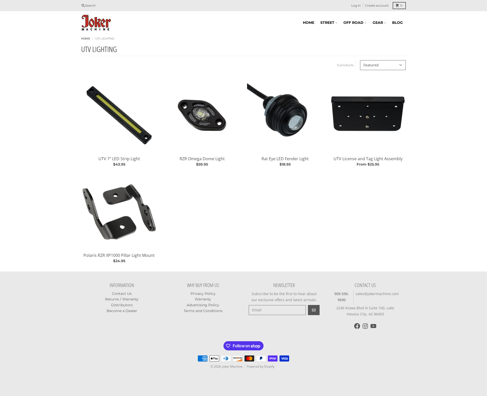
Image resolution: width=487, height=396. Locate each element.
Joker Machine (232, 366)
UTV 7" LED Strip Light (119, 158)
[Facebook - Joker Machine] (357, 326)
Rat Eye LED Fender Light (285, 158)
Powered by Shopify (260, 366)
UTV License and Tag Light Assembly (368, 158)
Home (85, 38)
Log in (356, 5)
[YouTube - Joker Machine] (373, 326)
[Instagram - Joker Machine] (365, 326)
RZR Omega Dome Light (202, 158)
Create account (377, 5)
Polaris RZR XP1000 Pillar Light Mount (119, 255)
